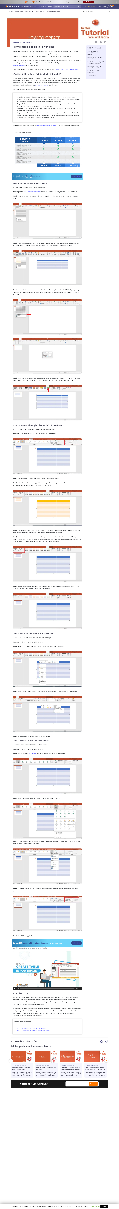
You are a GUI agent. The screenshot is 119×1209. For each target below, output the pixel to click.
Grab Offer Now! (88, 2)
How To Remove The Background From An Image (31, 1028)
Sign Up (105, 6)
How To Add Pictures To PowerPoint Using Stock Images (33, 1030)
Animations (32, 753)
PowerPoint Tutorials (13, 11)
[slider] (47, 988)
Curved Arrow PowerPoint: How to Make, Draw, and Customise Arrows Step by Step (71, 1069)
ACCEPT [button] (104, 1206)
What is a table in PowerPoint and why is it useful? (95, 53)
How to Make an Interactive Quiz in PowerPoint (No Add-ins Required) (95, 1069)
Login (99, 6)
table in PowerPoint (19, 65)
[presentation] (10, 1060)
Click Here (76, 176)
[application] (47, 970)
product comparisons (42, 85)
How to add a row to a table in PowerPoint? (94, 67)
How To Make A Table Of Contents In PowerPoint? (22, 1068)
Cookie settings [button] (95, 1206)
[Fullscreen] (80, 988)
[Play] (15, 988)
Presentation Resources (53, 11)
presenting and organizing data (46, 125)
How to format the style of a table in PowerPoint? (96, 62)
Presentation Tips (40, 11)
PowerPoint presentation (32, 192)
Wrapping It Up (92, 75)
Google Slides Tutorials (26, 11)
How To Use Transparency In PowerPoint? (29, 1026)
